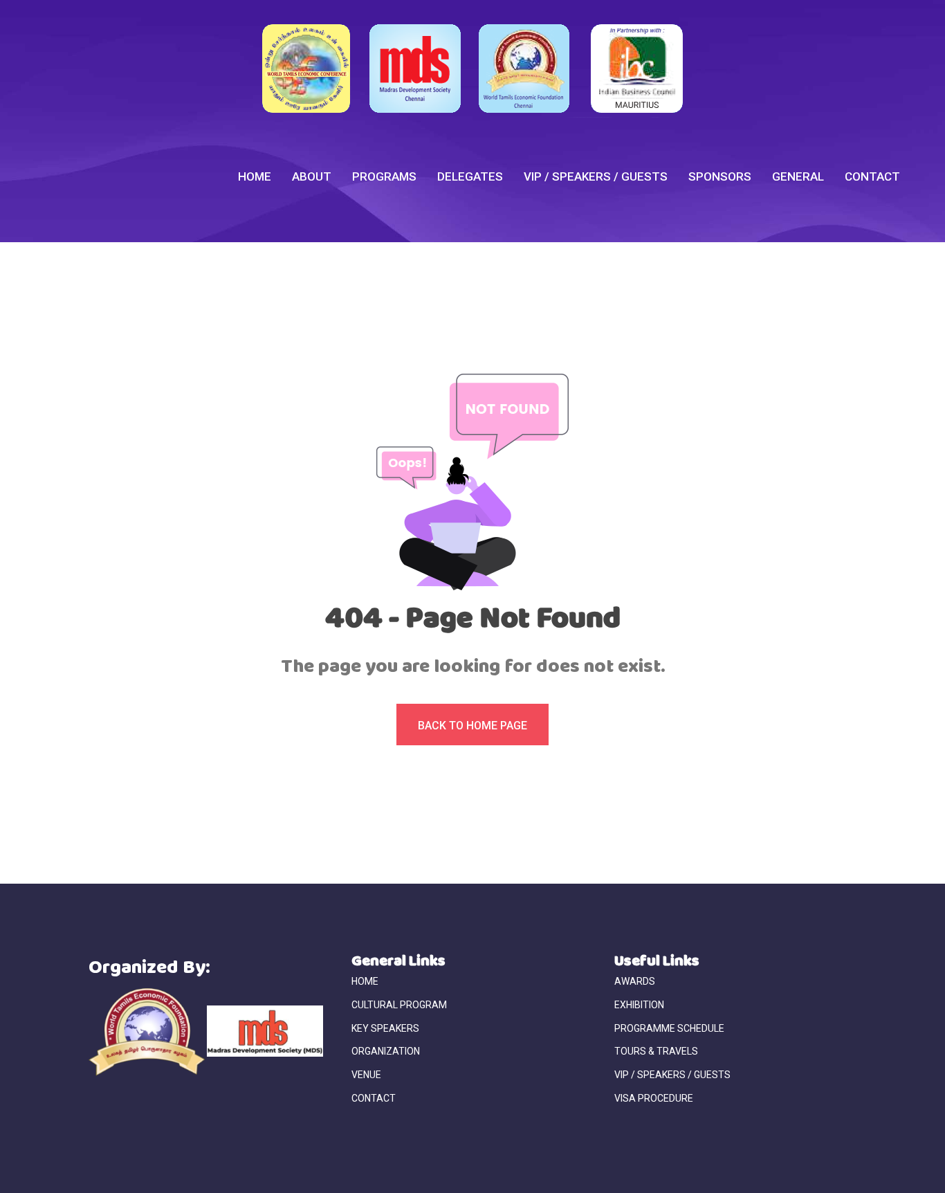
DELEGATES (470, 176)
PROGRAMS (384, 176)
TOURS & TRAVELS (656, 1051)
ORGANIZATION (385, 1051)
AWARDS (634, 981)
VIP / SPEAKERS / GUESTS (596, 176)
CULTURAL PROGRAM (399, 1004)
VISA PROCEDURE (653, 1098)
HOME (254, 176)
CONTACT (872, 176)
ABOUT (311, 176)
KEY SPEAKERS (385, 1028)
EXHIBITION (639, 1004)
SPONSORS (719, 176)
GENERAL (798, 176)
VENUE (366, 1074)
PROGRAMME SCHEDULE (669, 1028)
